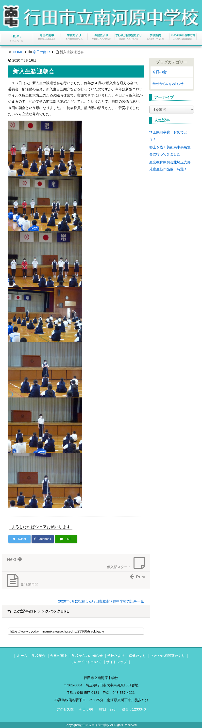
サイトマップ (116, 662)
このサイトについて (86, 662)
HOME (18, 52)
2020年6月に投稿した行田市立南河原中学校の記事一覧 (101, 601)
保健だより (137, 656)
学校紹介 (39, 656)
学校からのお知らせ (168, 84)
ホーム (22, 656)
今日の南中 (41, 52)
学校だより (115, 656)
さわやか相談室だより (168, 656)
